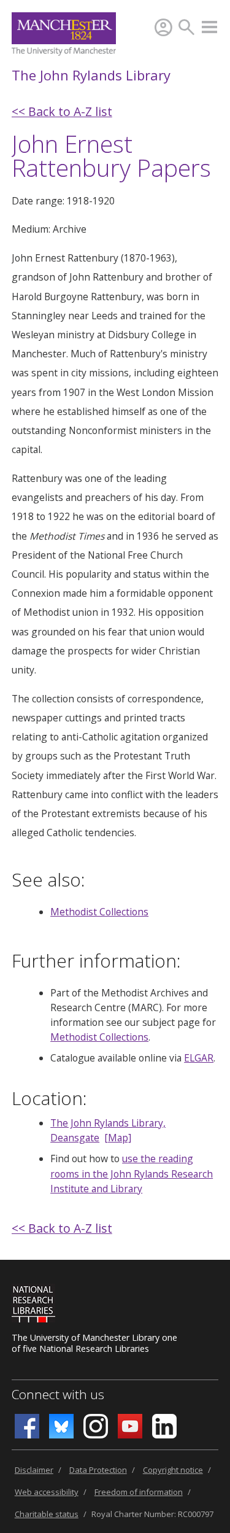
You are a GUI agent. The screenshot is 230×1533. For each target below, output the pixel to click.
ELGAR (198, 1058)
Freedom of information (138, 1491)
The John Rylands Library (91, 75)
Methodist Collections (99, 911)
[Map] (117, 1137)
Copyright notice (173, 1469)
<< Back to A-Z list (62, 111)
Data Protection (98, 1469)
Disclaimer (34, 1469)
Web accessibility (47, 1491)
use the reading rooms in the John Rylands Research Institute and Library (131, 1173)
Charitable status (47, 1513)
